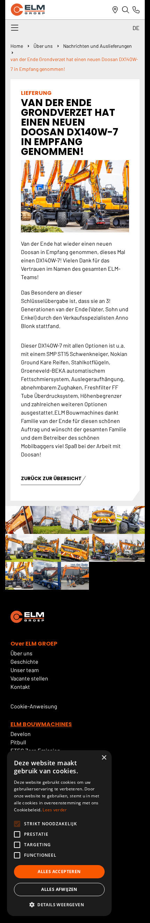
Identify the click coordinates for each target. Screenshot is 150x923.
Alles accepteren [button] (59, 871)
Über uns (43, 46)
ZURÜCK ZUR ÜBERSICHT (51, 479)
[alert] (59, 833)
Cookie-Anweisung (33, 706)
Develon (20, 733)
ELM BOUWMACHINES (41, 724)
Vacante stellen (29, 678)
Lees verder (55, 810)
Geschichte (24, 661)
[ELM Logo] (27, 9)
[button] (59, 905)
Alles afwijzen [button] (59, 889)
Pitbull (18, 742)
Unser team (24, 670)
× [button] (103, 757)
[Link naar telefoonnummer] (136, 9)
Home (16, 46)
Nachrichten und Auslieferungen (97, 46)
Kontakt (20, 686)
